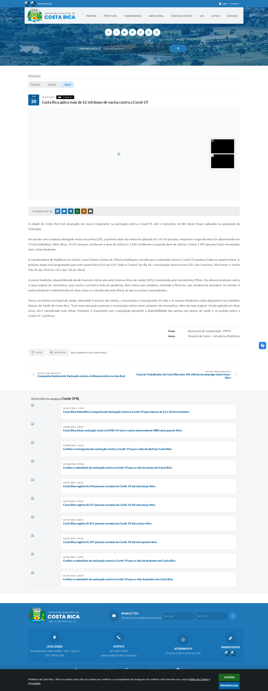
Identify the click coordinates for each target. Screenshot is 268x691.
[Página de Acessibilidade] (156, 32)
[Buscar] (178, 49)
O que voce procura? (89, 48)
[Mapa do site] (148, 32)
